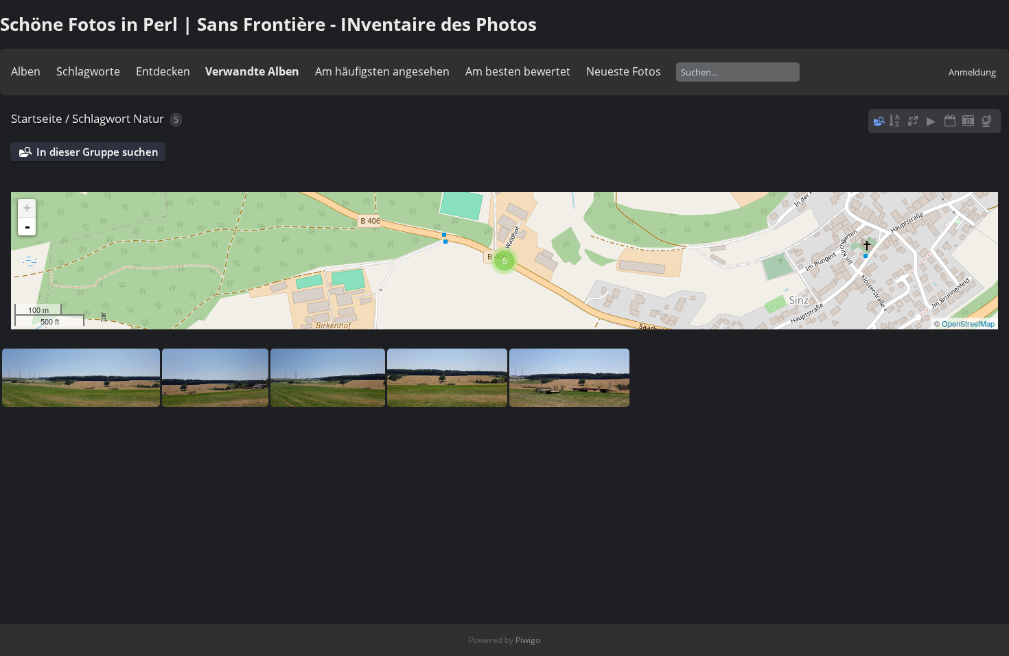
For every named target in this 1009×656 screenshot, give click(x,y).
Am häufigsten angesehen (382, 71)
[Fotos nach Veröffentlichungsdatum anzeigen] (950, 121)
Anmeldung (972, 72)
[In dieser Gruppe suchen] (878, 121)
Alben (25, 71)
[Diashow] (931, 121)
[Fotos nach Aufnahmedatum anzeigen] (968, 121)
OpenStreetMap (968, 323)
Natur (148, 118)
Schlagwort (101, 118)
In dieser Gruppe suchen (97, 152)
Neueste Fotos (623, 71)
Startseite (36, 118)
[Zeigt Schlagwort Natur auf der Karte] (987, 121)
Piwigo (527, 640)
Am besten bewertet (517, 71)
